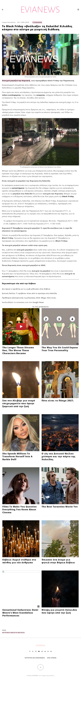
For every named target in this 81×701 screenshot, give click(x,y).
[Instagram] (35, 651)
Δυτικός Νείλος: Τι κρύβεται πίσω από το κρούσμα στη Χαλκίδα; (29, 293)
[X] (32, 651)
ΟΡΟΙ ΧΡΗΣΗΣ (51, 658)
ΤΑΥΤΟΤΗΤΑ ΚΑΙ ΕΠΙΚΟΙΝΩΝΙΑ (35, 658)
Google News (38, 302)
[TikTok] (42, 651)
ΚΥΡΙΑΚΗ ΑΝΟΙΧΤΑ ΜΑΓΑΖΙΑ (13, 632)
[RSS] (48, 651)
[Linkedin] (45, 651)
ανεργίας (40, 95)
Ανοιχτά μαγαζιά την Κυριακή (16, 80)
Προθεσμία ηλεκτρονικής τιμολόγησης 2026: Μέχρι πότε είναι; (29, 298)
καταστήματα (18, 188)
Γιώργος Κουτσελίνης (9, 22)
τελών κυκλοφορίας (11, 95)
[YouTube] (38, 651)
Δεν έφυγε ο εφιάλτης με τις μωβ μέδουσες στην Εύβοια (26, 289)
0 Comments (37, 22)
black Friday (68, 196)
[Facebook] (30, 651)
